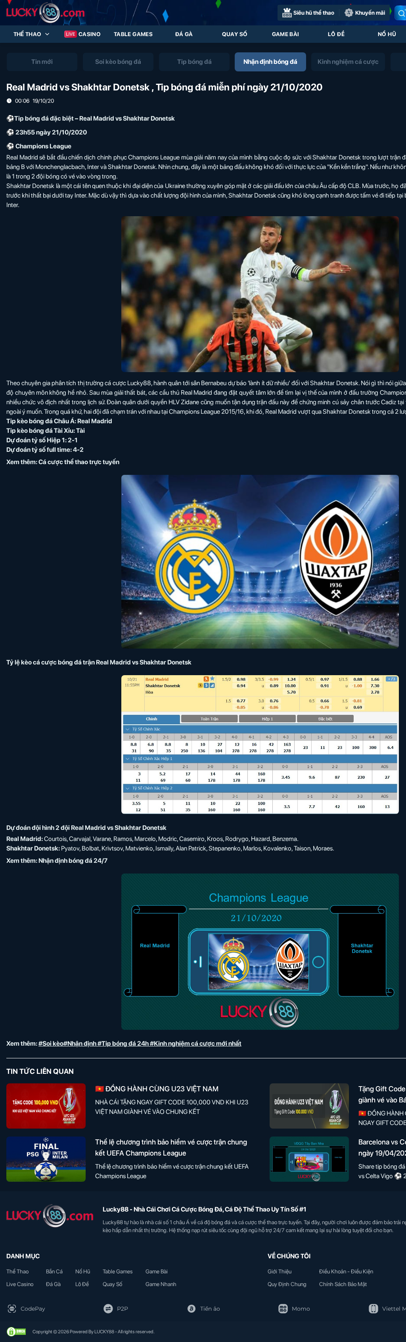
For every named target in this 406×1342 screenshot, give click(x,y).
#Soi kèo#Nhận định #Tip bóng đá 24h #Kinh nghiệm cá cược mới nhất (139, 1043)
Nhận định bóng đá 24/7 (72, 860)
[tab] (42, 61)
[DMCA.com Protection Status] (16, 1332)
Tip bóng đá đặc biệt (44, 118)
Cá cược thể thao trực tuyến (78, 462)
